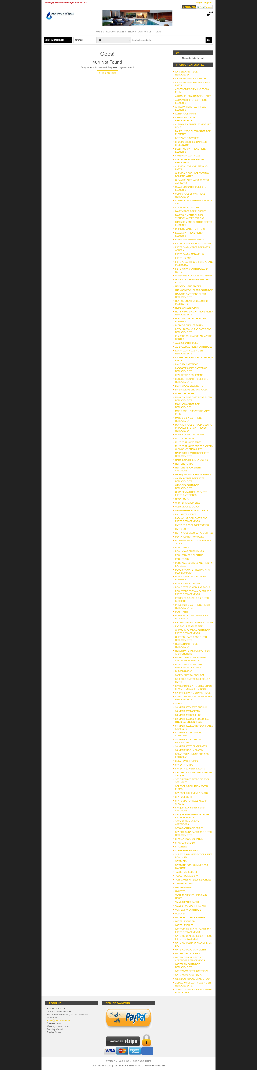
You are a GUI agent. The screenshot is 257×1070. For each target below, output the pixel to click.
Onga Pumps (182, 498)
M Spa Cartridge (184, 393)
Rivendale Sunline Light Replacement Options (189, 666)
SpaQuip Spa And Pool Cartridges (187, 823)
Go (208, 39)
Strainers (181, 846)
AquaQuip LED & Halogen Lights (193, 96)
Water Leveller (184, 925)
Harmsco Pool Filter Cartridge (194, 290)
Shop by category (54, 39)
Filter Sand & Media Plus (189, 254)
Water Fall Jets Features (190, 917)
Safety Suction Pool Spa (189, 675)
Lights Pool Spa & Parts (189, 385)
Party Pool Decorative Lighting (194, 532)
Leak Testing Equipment (189, 374)
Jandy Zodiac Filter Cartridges (193, 346)
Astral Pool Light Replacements (185, 119)
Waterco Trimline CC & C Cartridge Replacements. (190, 959)
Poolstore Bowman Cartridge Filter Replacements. (193, 593)
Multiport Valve (184, 438)
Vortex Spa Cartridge (188, 909)
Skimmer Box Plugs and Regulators (188, 741)
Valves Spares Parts (187, 901)
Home (99, 31)
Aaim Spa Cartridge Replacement (186, 73)
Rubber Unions (183, 671)
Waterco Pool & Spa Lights (190, 949)
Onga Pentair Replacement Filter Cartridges (191, 493)
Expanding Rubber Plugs (189, 239)
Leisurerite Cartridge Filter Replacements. (192, 380)
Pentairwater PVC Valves (189, 536)
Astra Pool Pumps (185, 113)
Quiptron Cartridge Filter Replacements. (191, 638)
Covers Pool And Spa (187, 207)
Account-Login (115, 31)
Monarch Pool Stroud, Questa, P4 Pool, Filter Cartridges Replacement (193, 427)
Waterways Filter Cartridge (191, 971)
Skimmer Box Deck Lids (188, 714)
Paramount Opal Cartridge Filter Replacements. (191, 520)
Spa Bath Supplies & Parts (190, 768)
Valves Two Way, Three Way (190, 905)
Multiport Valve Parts (188, 442)
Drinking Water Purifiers (190, 228)
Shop (131, 31)
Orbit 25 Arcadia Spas (187, 502)
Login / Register (204, 2)
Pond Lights (182, 547)
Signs (178, 703)
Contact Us (144, 31)
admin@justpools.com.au (58, 1020)
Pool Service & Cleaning (189, 555)
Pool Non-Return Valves (189, 551)
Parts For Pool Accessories (192, 525)
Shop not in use (142, 1061)
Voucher (180, 913)
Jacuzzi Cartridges (186, 342)
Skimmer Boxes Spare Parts (191, 746)
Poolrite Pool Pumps (187, 583)
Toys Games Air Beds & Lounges (193, 879)
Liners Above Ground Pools (191, 389)
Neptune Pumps (184, 463)
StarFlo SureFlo (185, 842)
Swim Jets (181, 861)
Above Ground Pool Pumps (190, 78)
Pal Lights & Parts (185, 514)
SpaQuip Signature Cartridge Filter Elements (192, 816)
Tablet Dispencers (186, 871)
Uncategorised (184, 887)
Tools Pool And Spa (186, 875)
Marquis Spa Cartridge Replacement (188, 419)
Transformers (184, 883)
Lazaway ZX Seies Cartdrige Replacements (191, 370)
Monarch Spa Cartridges (189, 434)
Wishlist (124, 1061)
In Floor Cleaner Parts (189, 325)
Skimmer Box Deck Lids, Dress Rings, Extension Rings (192, 720)
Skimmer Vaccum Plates (189, 750)
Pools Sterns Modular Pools (192, 587)
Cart (158, 31)
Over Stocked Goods (187, 506)
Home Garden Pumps (187, 307)
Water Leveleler (185, 921)
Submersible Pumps (186, 850)
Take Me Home (108, 72)
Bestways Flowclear (187, 138)
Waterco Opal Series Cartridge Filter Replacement (193, 937)
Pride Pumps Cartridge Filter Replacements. (192, 606)
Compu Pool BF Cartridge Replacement (190, 195)
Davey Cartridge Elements (190, 211)
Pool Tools (182, 558)
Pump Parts (181, 611)
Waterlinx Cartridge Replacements (187, 966)
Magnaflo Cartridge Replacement (187, 406)
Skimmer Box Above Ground (191, 707)
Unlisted (180, 891)
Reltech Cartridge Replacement (186, 645)
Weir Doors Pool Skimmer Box (192, 978)
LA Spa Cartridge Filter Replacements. (189, 352)
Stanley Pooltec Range (189, 838)
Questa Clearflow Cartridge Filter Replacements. (192, 632)
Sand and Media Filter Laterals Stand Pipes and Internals (193, 687)
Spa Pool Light (183, 796)
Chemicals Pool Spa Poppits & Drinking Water (192, 175)
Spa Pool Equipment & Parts (191, 792)
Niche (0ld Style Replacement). (193, 474)
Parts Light (182, 528)
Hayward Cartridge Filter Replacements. (190, 295)
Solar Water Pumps (186, 760)
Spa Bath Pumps (184, 764)
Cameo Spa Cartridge (187, 155)
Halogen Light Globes (188, 286)
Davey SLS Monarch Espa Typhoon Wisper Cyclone (189, 217)
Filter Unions (183, 257)
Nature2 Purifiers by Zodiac (191, 459)
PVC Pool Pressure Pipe (189, 626)
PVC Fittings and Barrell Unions (194, 622)
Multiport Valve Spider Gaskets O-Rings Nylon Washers (194, 448)
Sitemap (110, 1061)
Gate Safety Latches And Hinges (194, 275)
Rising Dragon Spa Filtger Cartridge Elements (190, 659)
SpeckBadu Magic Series (189, 828)
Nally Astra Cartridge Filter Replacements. (192, 454)
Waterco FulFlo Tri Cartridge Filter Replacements (193, 930)
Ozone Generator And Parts (191, 510)
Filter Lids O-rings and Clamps (193, 243)
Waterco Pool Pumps (187, 953)
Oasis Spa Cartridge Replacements (187, 487)
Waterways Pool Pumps (188, 974)
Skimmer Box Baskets (187, 711)
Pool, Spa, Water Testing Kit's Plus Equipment (192, 571)
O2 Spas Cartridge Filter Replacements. (189, 480)
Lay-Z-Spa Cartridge (186, 364)
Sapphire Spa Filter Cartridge (192, 692)
